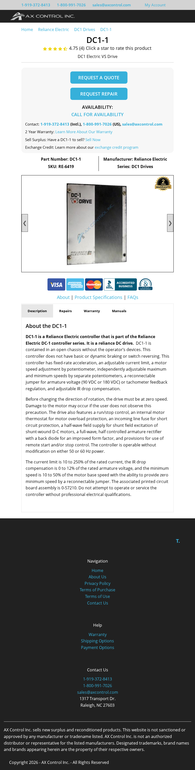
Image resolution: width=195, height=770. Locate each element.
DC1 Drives (84, 29)
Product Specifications (98, 297)
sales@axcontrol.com (111, 4)
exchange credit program (116, 147)
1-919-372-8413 (35, 4)
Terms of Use (97, 596)
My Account (155, 4)
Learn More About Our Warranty (83, 131)
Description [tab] (37, 311)
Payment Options (97, 647)
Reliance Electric (53, 29)
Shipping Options (97, 641)
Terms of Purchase (97, 590)
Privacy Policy (97, 583)
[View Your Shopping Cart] (169, 4)
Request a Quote (98, 77)
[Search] (175, 16)
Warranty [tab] (92, 311)
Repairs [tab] (65, 311)
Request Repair (99, 94)
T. (178, 540)
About (63, 297)
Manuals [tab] (119, 311)
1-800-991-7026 (71, 4)
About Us (97, 577)
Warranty (98, 634)
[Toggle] (185, 16)
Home (27, 29)
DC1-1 (106, 29)
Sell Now (93, 139)
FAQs (132, 297)
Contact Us (97, 603)
